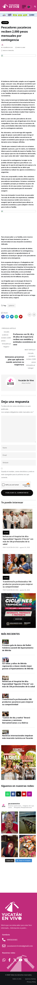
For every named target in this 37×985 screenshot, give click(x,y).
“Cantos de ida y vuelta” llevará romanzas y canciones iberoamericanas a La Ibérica (16, 720)
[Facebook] (13, 794)
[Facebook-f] (9, 960)
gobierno (11, 305)
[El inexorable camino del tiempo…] (27, 822)
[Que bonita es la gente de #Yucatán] (9, 822)
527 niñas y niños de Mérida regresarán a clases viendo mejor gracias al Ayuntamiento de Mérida (17, 666)
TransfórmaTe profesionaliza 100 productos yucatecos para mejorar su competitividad (18, 584)
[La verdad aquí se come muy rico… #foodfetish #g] (27, 846)
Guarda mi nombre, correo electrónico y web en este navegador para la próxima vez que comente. (17, 474)
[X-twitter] (18, 794)
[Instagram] (29, 794)
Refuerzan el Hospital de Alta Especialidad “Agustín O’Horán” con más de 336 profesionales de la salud (18, 540)
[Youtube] (24, 794)
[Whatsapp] (7, 794)
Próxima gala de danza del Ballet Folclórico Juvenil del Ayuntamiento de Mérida (17, 648)
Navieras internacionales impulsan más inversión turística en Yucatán (17, 736)
